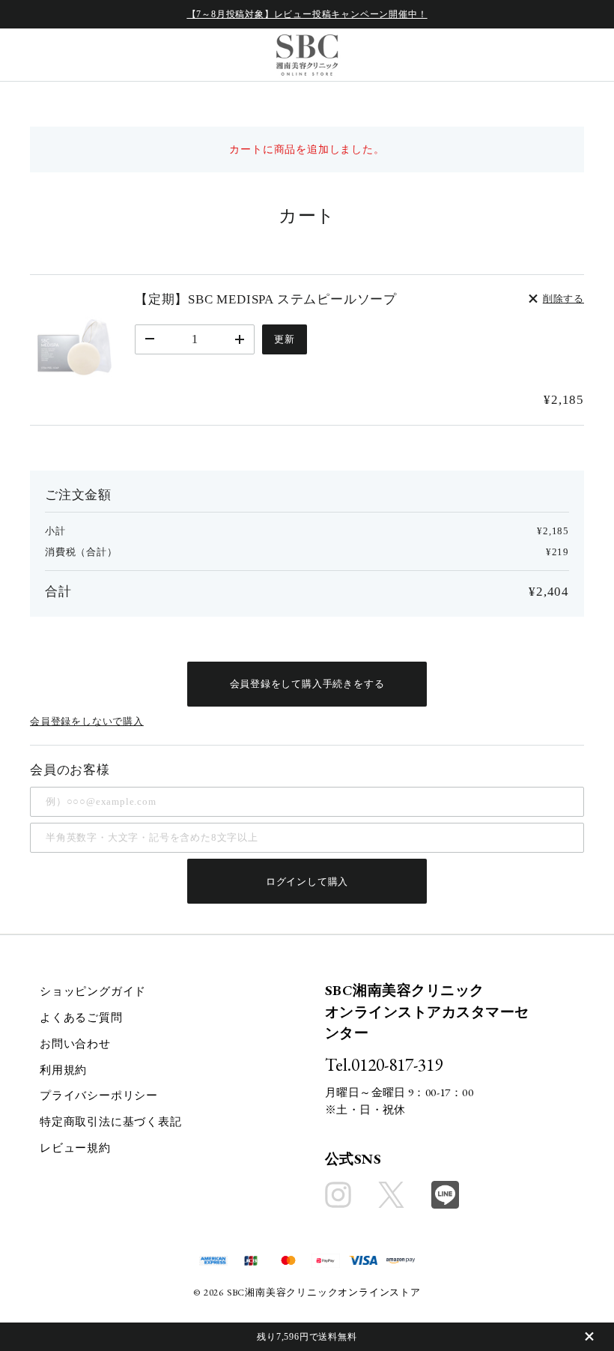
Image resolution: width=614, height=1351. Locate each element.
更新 (284, 339)
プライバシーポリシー (99, 1095)
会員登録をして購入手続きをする (307, 683)
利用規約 (63, 1070)
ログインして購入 (307, 881)
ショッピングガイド (93, 991)
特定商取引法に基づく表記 (111, 1121)
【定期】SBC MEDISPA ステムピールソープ (266, 299)
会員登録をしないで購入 (87, 721)
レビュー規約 (75, 1147)
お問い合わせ (75, 1043)
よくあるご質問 (81, 1017)
